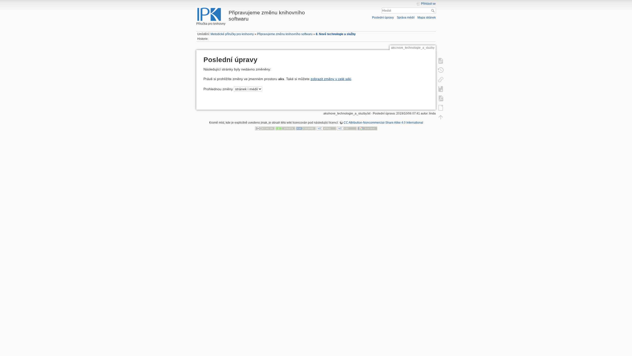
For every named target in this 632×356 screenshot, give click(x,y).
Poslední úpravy (383, 17)
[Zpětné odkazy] (440, 79)
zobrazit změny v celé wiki (331, 79)
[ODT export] (440, 107)
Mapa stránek (426, 17)
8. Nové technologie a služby (336, 34)
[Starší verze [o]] (440, 70)
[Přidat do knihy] (440, 88)
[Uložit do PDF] (440, 98)
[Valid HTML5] (326, 128)
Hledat (433, 10)
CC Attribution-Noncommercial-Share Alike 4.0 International (383, 122)
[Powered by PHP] (306, 128)
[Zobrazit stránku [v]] (440, 60)
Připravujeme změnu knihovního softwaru (285, 34)
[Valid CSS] (347, 128)
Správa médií (406, 17)
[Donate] (285, 128)
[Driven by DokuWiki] (367, 128)
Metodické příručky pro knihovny (232, 34)
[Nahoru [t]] (440, 117)
